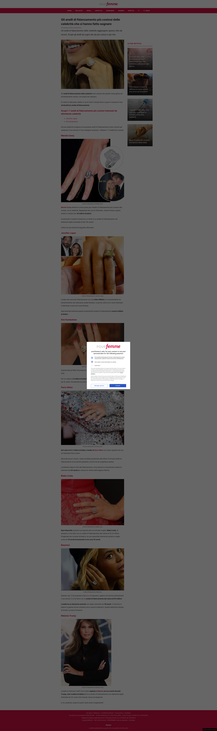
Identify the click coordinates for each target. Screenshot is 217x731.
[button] (108, 365)
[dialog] (108, 365)
